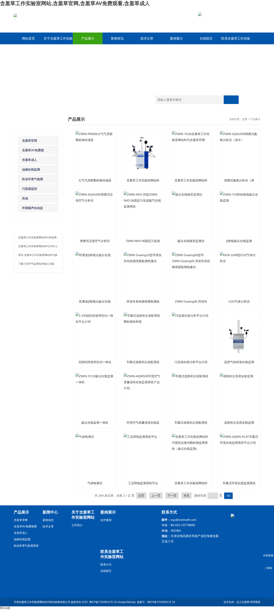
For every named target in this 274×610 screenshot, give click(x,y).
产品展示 (87, 38)
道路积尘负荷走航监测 (239, 422)
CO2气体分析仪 (239, 301)
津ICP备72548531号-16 (103, 602)
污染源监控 (29, 188)
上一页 (155, 495)
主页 (244, 119)
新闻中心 (50, 512)
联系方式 (106, 564)
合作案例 (106, 520)
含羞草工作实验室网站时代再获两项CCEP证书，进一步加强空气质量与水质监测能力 (40, 237)
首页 (141, 495)
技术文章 (146, 38)
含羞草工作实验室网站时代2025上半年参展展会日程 (40, 246)
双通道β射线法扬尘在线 (95, 301)
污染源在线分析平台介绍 (190, 362)
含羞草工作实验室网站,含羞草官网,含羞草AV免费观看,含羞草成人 (75, 3)
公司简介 (77, 525)
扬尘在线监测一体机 (94, 422)
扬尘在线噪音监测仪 (190, 241)
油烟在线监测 (31, 169)
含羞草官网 (29, 140)
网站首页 (28, 38)
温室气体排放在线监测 (239, 362)
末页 (186, 495)
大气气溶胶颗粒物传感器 (94, 180)
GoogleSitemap (127, 602)
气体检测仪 (94, 483)
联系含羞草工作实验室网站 (235, 40)
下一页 (171, 495)
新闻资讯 (117, 38)
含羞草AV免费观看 (25, 526)
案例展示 (176, 38)
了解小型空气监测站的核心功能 (36, 263)
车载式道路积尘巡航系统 (190, 422)
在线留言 (206, 38)
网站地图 (5, 608)
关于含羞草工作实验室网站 (58, 40)
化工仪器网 (243, 602)
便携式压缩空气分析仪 (95, 241)
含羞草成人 (29, 160)
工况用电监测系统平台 (143, 483)
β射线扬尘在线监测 (239, 241)
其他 (25, 198)
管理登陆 (255, 602)
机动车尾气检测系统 (26, 545)
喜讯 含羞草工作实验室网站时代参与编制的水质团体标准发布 (40, 255)
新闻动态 (48, 520)
